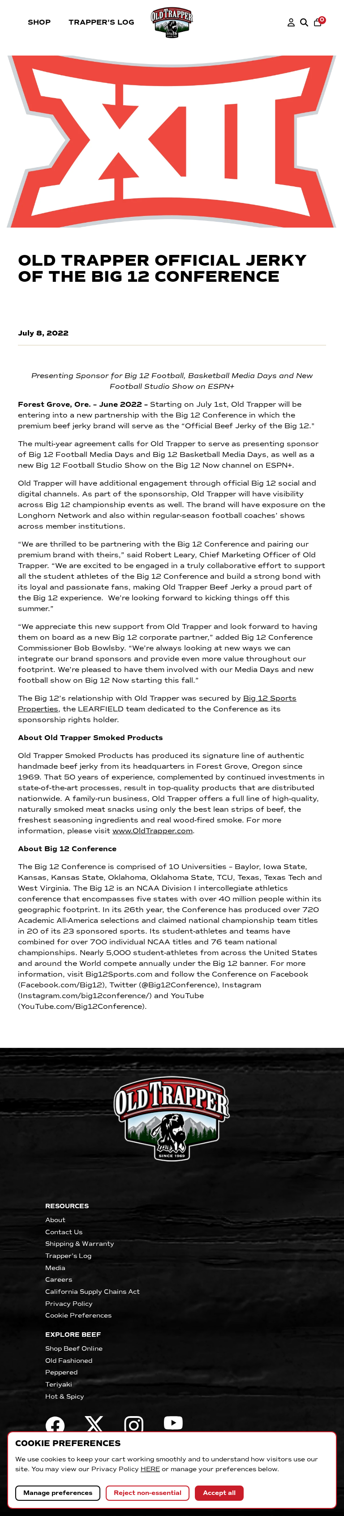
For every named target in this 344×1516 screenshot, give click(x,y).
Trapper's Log (101, 22)
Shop (39, 22)
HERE (150, 1469)
